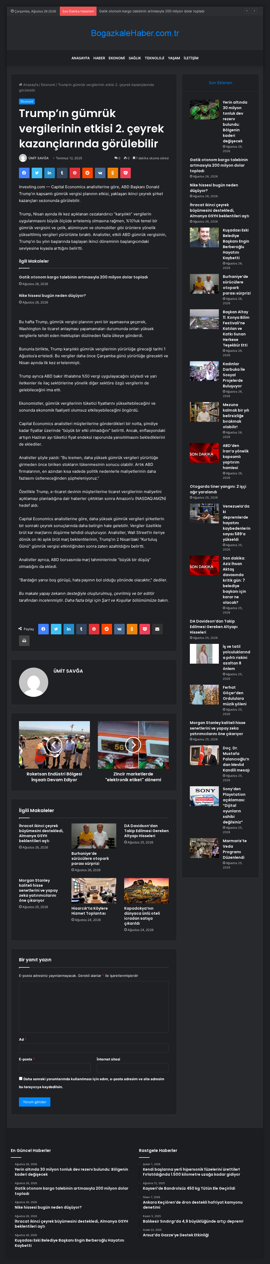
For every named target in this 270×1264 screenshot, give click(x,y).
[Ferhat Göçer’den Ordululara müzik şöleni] (204, 695)
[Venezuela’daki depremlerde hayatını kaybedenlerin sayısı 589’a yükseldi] (204, 513)
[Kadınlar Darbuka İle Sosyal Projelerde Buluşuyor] (204, 371)
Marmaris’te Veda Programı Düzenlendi (235, 849)
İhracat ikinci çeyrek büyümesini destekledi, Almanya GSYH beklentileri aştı (41, 833)
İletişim (191, 58)
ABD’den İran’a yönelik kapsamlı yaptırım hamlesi (236, 456)
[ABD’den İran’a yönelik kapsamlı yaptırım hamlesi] (204, 453)
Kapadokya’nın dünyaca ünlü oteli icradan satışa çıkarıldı (142, 916)
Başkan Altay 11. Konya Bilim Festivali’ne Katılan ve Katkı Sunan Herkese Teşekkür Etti (236, 328)
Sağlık (135, 58)
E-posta (27, 1059)
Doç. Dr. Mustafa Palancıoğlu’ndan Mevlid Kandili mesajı (236, 759)
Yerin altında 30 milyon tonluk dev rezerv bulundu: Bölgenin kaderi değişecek (235, 122)
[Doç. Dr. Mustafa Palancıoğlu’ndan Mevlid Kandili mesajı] (204, 755)
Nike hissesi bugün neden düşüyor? (52, 295)
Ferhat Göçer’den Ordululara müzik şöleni (235, 696)
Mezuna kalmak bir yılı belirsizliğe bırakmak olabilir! (236, 416)
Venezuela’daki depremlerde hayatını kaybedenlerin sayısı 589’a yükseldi (236, 523)
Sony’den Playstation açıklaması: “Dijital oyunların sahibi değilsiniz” (234, 805)
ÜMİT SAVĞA (38, 158)
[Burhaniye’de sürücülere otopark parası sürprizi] (93, 836)
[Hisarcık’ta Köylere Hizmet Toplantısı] (93, 890)
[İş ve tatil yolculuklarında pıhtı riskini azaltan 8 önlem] (204, 654)
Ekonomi (117, 58)
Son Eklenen (220, 82)
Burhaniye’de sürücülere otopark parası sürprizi (90, 858)
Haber (99, 58)
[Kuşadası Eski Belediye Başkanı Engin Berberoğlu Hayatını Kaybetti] (204, 237)
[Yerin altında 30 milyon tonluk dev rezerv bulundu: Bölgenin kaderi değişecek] (204, 109)
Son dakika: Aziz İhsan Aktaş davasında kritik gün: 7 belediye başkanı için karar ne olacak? (234, 580)
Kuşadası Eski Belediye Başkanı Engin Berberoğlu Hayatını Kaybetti (236, 244)
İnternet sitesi (108, 1059)
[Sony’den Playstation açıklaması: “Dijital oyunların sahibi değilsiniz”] (204, 796)
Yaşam (174, 58)
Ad (22, 1039)
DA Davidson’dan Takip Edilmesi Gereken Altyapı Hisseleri (146, 830)
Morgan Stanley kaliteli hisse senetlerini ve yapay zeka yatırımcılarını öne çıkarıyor (38, 890)
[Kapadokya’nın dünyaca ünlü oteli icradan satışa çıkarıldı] (146, 890)
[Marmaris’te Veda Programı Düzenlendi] (204, 848)
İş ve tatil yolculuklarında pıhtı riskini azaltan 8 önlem (236, 657)
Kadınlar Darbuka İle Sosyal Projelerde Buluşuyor (234, 375)
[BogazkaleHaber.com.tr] (135, 33)
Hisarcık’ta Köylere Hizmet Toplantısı (89, 911)
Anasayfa (80, 58)
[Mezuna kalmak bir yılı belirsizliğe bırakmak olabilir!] (204, 412)
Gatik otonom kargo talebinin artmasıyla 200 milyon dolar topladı (151, 11)
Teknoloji (154, 58)
